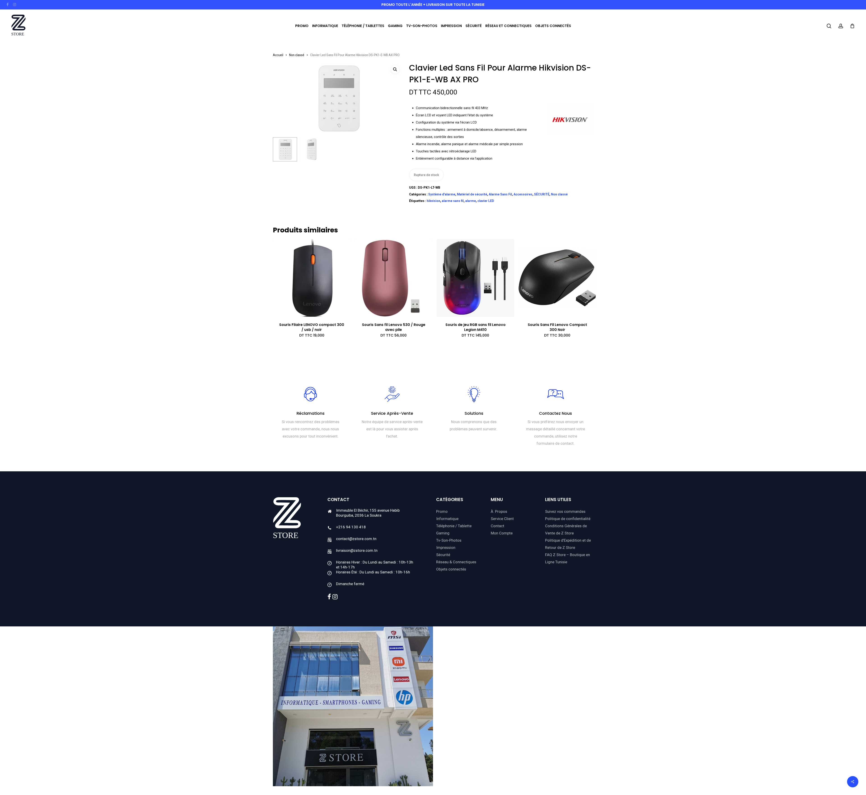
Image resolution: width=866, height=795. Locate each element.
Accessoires (523, 194)
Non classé (296, 55)
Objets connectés (451, 569)
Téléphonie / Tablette (454, 526)
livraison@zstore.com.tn (357, 550)
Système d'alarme (441, 194)
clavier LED (485, 201)
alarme (470, 201)
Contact (497, 526)
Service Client (502, 518)
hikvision (433, 201)
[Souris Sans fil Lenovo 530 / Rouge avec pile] (393, 278)
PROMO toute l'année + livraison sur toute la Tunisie (432, 4)
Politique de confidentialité (567, 518)
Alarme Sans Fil (500, 194)
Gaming (442, 533)
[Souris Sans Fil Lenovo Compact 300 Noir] (557, 278)
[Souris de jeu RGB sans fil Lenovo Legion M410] (475, 278)
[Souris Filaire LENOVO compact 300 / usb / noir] (311, 278)
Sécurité (443, 554)
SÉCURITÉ (541, 194)
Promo (442, 511)
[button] (395, 69)
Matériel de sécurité (472, 194)
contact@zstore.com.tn (356, 538)
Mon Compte (502, 533)
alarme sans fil (453, 201)
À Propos (499, 511)
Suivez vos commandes (565, 511)
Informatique (447, 518)
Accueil (278, 55)
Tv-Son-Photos (448, 540)
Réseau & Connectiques (456, 562)
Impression (445, 547)
